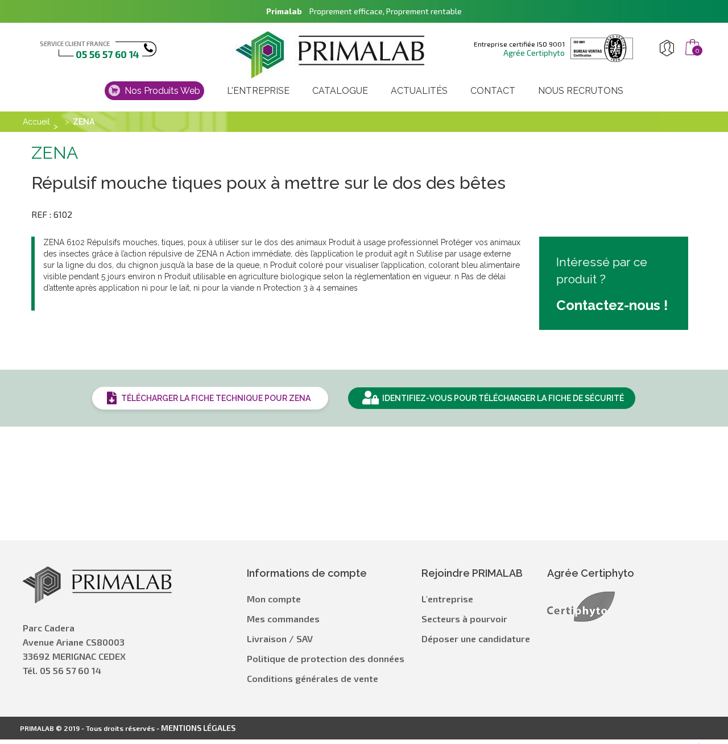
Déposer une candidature (475, 638)
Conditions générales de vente (312, 678)
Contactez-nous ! (612, 305)
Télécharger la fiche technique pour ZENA (216, 398)
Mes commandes (283, 618)
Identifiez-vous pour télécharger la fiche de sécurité (503, 398)
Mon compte (274, 598)
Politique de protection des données (325, 658)
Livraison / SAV (280, 638)
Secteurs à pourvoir (464, 618)
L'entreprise (447, 598)
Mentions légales (198, 728)
